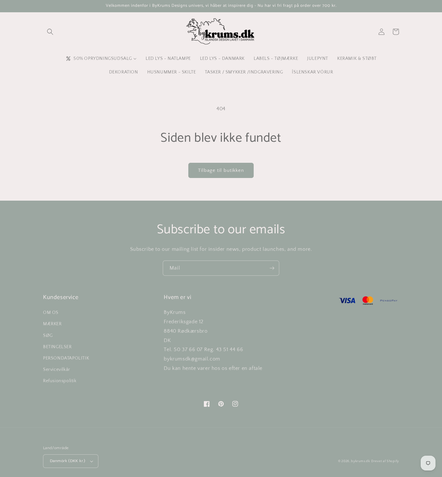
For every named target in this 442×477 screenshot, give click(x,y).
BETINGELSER (57, 346)
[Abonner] (272, 268)
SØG (48, 335)
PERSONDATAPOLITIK (66, 358)
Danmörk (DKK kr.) (67, 461)
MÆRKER (52, 324)
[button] (50, 32)
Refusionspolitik (60, 380)
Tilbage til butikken (221, 170)
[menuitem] (101, 58)
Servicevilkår (56, 369)
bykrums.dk (360, 461)
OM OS (51, 312)
